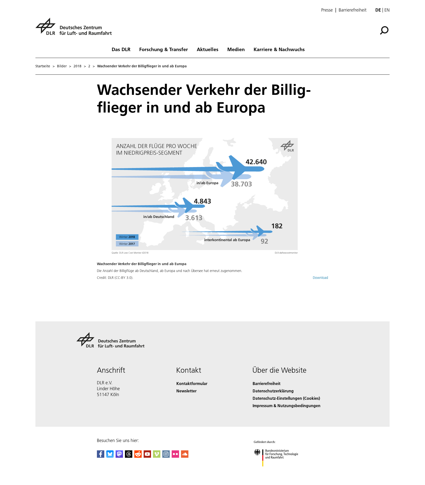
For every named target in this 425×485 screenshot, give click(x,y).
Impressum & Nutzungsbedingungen (286, 405)
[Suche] (385, 30)
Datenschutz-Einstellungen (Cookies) (286, 398)
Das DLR (121, 49)
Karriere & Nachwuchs (279, 49)
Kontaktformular (191, 383)
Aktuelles (207, 49)
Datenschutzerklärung (273, 390)
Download (320, 277)
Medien (236, 49)
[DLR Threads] (128, 456)
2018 (77, 66)
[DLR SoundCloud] (184, 456)
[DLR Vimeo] (156, 456)
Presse (327, 10)
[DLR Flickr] (175, 456)
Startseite (42, 66)
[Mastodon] (119, 456)
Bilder (62, 66)
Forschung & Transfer (163, 49)
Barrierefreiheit (352, 10)
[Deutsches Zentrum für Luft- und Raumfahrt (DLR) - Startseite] (75, 29)
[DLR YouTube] (147, 456)
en (387, 10)
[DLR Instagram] (166, 456)
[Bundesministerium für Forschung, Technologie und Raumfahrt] (281, 471)
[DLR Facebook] (100, 456)
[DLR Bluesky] (110, 456)
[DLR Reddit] (138, 456)
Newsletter (186, 390)
